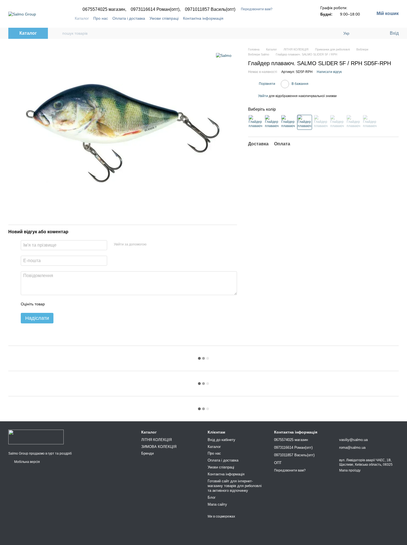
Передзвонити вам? (256, 9)
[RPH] (304, 122)
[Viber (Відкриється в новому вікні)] (300, 18)
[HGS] (353, 122)
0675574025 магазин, (104, 9)
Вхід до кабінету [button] (221, 440)
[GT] (337, 122)
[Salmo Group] (36, 437)
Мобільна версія (26, 462)
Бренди (147, 453)
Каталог (82, 18)
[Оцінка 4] (80, 304)
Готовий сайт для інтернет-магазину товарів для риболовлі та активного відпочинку (235, 486)
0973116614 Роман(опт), (156, 9)
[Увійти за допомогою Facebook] (152, 244)
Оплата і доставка (128, 18)
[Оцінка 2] (62, 304)
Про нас (100, 18)
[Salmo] (224, 55)
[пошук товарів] (57, 33)
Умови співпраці (164, 18)
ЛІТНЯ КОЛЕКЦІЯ (156, 440)
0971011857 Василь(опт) (210, 9)
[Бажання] (374, 33)
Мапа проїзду (349, 470)
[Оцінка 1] (54, 304)
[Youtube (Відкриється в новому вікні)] (294, 18)
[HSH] (271, 122)
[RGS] (288, 122)
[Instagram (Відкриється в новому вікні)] (280, 18)
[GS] (320, 122)
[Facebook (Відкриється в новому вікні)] (287, 18)
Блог (212, 497)
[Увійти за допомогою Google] (161, 244)
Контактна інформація (203, 18)
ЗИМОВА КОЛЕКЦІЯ (158, 447)
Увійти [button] (263, 96)
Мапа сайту (217, 504)
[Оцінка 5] (89, 304)
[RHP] (369, 122)
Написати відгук (329, 72)
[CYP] (255, 122)
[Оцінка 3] (71, 304)
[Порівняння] (362, 33)
